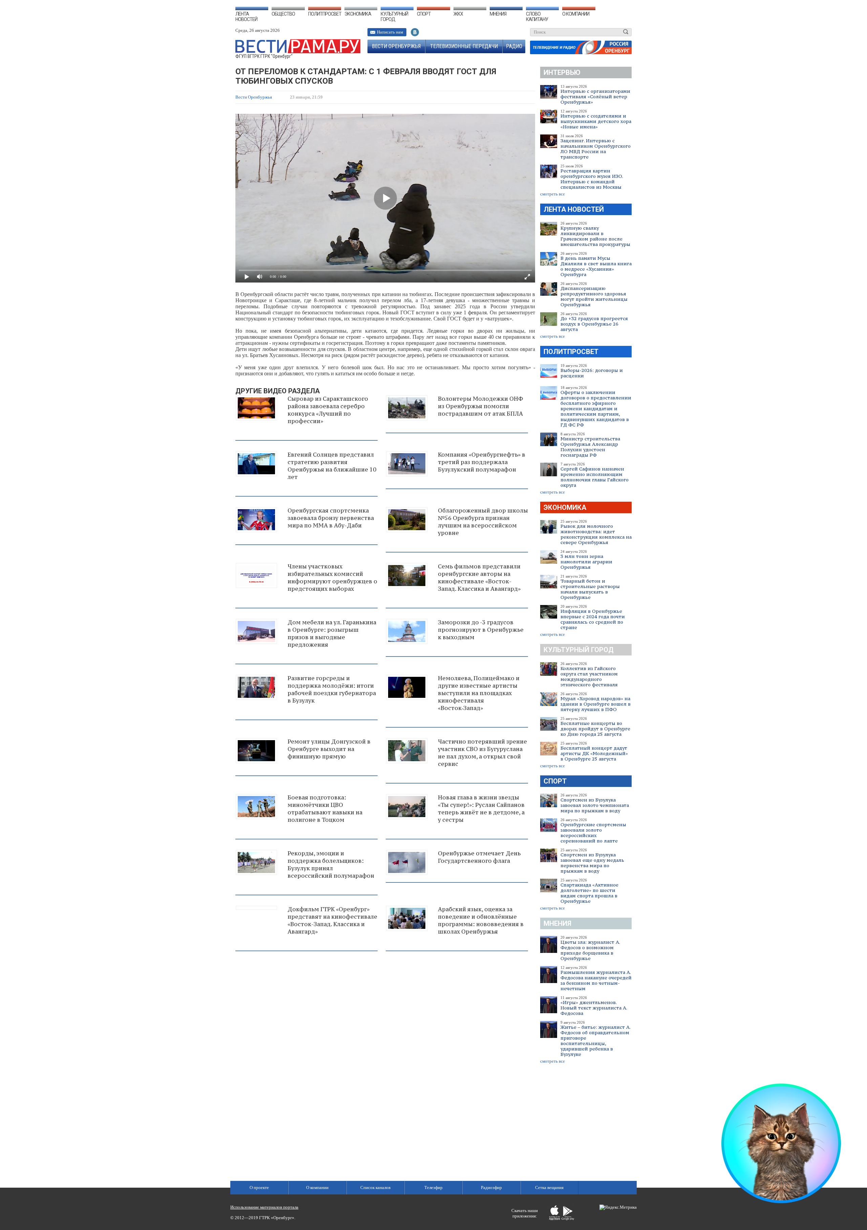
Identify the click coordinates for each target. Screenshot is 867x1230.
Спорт (424, 14)
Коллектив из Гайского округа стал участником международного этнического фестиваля (589, 676)
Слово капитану (537, 16)
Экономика (357, 14)
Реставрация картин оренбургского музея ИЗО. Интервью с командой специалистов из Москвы (592, 179)
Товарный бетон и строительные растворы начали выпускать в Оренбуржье (590, 589)
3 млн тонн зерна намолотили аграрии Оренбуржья (586, 562)
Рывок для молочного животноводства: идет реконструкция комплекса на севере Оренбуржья (596, 534)
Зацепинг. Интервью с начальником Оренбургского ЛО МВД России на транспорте (596, 149)
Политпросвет (324, 14)
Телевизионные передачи (464, 46)
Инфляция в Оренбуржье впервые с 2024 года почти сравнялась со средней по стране (593, 619)
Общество (283, 14)
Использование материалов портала (264, 1207)
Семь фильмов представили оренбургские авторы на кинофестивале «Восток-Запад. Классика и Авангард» (479, 577)
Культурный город (394, 16)
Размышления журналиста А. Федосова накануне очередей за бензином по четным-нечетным (596, 980)
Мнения (498, 14)
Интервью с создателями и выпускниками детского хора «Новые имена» (596, 121)
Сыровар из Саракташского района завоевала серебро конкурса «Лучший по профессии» (328, 410)
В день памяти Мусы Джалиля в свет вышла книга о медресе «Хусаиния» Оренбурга (596, 266)
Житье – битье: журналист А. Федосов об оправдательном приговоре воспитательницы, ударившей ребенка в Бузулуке (595, 1040)
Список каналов (375, 1187)
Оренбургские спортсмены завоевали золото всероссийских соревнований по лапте (593, 832)
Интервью (562, 72)
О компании (575, 14)
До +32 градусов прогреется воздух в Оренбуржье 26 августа (594, 324)
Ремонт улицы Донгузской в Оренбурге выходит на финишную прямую (329, 749)
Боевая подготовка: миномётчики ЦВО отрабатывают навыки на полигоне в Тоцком (325, 809)
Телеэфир (433, 1187)
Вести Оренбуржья (396, 46)
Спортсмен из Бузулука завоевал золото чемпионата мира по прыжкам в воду (595, 805)
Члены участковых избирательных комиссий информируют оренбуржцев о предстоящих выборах (332, 577)
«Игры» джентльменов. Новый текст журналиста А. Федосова (594, 1008)
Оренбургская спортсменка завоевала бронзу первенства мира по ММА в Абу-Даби (331, 518)
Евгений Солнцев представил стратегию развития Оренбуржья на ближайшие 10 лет (332, 466)
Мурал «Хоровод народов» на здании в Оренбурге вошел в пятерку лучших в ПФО (596, 704)
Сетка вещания (549, 1187)
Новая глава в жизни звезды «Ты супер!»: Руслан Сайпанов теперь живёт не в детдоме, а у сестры (481, 809)
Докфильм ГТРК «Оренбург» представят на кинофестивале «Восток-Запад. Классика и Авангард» (332, 920)
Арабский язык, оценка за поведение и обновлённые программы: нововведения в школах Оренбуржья (481, 920)
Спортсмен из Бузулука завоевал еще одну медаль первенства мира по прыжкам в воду (592, 863)
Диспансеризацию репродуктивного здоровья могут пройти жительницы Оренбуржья (594, 296)
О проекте (259, 1187)
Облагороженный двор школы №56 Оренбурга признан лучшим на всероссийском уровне (483, 522)
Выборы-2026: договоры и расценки (592, 373)
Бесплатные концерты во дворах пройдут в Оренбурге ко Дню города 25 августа (595, 729)
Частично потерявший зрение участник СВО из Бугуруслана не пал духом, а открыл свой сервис (482, 753)
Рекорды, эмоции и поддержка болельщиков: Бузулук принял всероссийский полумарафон (331, 864)
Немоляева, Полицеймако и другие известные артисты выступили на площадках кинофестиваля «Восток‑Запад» (479, 693)
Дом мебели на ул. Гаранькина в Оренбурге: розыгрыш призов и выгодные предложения (332, 633)
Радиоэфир (491, 1187)
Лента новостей (246, 16)
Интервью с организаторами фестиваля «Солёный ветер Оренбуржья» (595, 96)
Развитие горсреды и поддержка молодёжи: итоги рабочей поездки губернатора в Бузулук (332, 689)
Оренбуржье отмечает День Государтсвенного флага (479, 857)
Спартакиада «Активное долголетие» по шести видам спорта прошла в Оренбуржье (589, 893)
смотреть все (552, 193)
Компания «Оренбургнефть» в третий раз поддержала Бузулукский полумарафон (481, 462)
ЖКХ (458, 14)
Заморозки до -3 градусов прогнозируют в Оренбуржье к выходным (481, 630)
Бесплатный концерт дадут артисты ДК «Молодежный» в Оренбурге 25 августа (594, 753)
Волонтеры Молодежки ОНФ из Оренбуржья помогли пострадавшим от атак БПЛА (480, 406)
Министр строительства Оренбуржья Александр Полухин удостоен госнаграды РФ (590, 447)
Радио (514, 46)
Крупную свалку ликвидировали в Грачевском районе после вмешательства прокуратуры (595, 236)
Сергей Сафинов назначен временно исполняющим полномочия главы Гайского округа (595, 477)
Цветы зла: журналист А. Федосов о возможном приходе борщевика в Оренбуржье (590, 950)
